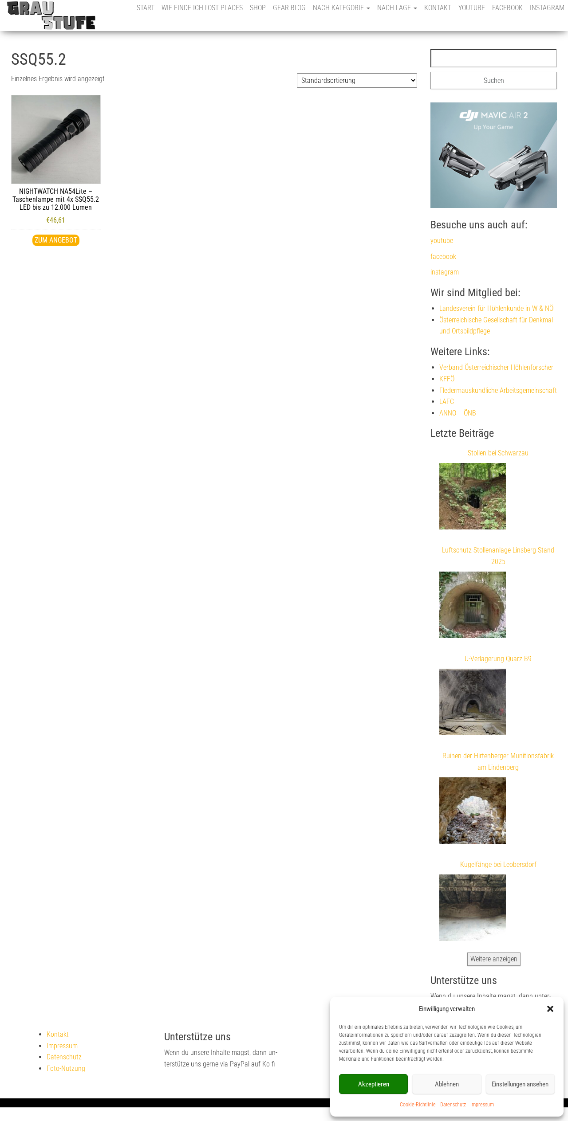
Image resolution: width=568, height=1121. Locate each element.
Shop (258, 8)
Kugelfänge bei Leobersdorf (498, 864)
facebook (507, 8)
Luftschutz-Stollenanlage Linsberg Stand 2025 (498, 556)
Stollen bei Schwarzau (498, 453)
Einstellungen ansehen (520, 1084)
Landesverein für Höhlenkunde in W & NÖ (496, 308)
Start (145, 8)
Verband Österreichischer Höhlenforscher (496, 367)
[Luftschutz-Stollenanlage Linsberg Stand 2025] (472, 607)
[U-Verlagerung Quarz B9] (472, 704)
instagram (547, 8)
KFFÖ (446, 379)
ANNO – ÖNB (457, 413)
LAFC (446, 401)
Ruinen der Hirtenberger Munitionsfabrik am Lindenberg (498, 762)
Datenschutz (453, 1104)
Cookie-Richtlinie (418, 1104)
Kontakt (437, 8)
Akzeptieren (373, 1084)
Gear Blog (289, 8)
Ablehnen (447, 1084)
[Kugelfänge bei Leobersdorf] (472, 909)
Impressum (482, 1104)
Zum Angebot (56, 240)
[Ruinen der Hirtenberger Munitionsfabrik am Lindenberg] (472, 812)
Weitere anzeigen (493, 959)
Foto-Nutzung (66, 1068)
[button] (550, 1008)
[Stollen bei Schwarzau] (472, 498)
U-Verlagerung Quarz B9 (498, 659)
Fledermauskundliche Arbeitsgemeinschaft (498, 390)
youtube (471, 8)
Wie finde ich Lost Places (202, 8)
